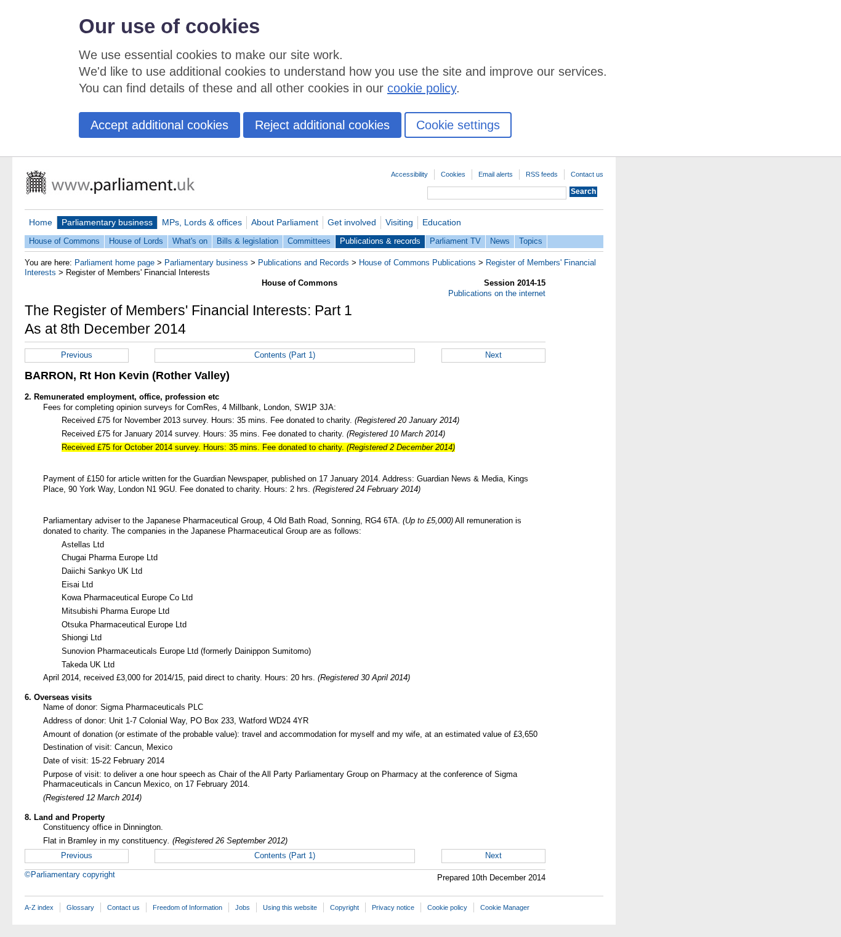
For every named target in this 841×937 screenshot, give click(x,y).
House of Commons (64, 241)
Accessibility (409, 174)
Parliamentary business (107, 222)
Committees (309, 241)
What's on (189, 241)
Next (493, 355)
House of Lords (136, 241)
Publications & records (380, 241)
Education (441, 222)
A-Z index (39, 907)
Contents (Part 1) (284, 355)
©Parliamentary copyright (70, 874)
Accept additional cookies (159, 125)
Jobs (242, 907)
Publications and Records (303, 262)
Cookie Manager (504, 907)
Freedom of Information (187, 907)
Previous (76, 355)
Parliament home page (114, 262)
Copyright (344, 907)
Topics (530, 241)
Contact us (587, 174)
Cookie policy (447, 907)
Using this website (290, 907)
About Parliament (284, 222)
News (500, 241)
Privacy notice (393, 907)
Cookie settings (458, 125)
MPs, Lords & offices (202, 222)
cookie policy (421, 88)
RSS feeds (542, 174)
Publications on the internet (496, 293)
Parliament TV (455, 241)
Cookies (453, 174)
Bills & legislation (247, 241)
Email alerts (495, 174)
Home (40, 222)
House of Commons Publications (417, 262)
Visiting (399, 222)
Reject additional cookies (322, 125)
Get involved (352, 222)
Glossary (80, 907)
